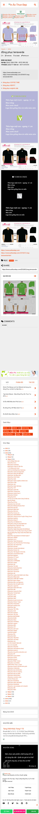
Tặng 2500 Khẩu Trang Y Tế (13, 729)
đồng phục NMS (12, 689)
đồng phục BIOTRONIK (14, 616)
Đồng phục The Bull (13, 566)
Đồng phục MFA (12, 625)
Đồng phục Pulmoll (12, 495)
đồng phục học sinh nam (14, 504)
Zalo (7, 811)
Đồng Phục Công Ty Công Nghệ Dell (17, 523)
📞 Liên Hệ (32, 811)
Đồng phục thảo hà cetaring (15, 671)
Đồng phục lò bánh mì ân (13, 293)
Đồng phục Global (12, 630)
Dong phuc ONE (12, 596)
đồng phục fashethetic (13, 680)
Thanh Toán (28, 790)
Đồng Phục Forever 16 (13, 513)
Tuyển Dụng (28, 787)
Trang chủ (3, 49)
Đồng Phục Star (12, 607)
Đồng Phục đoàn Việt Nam (14, 486)
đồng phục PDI (11, 634)
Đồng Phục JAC (12, 484)
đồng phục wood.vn (13, 650)
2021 (6, 450)
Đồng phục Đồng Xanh (13, 577)
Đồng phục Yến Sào (13, 614)
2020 (6, 453)
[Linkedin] (17, 803)
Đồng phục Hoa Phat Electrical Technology (19, 543)
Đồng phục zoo (11, 641)
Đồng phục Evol (12, 497)
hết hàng (6, 431)
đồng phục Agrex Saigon (14, 580)
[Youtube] (4, 803)
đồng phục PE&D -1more (14, 661)
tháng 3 (9, 692)
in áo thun (23, 431)
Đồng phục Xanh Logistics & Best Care (18, 480)
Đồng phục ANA (12, 636)
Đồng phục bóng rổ (13, 520)
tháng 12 (9, 454)
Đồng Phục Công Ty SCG (14, 527)
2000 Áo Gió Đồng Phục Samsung (16, 470)
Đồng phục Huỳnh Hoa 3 (14, 493)
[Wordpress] (27, 803)
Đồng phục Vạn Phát (13, 639)
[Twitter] (13, 803)
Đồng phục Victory (12, 559)
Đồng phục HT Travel (13, 557)
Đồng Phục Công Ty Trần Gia (15, 466)
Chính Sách (28, 794)
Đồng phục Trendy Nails (14, 593)
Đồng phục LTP (12, 627)
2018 (6, 701)
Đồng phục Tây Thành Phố (14, 544)
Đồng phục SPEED (12, 537)
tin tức (5, 428)
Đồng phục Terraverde (13, 571)
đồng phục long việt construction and (17, 652)
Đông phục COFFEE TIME (11, 82)
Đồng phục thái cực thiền (14, 673)
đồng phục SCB (12, 611)
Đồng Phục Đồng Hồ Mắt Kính (15, 473)
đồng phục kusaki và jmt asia (15, 600)
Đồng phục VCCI (12, 539)
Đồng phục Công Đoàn (14, 668)
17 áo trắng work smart (13, 468)
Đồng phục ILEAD (12, 657)
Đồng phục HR (11, 573)
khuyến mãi (26, 434)
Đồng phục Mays (12, 620)
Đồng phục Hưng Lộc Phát (14, 591)
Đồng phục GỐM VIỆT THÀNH (15, 578)
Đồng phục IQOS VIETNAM (15, 682)
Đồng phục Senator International (16, 548)
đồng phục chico (12, 594)
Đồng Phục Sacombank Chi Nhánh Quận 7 (19, 535)
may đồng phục (8, 434)
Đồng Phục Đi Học (12, 502)
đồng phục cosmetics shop (14, 677)
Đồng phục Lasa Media (14, 662)
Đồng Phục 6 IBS (12, 482)
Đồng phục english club (10, 88)
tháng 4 (9, 459)
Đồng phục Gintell (12, 562)
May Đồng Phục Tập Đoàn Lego (16, 525)
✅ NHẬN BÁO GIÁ (19, 811)
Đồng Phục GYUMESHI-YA (14, 522)
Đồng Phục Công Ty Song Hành (16, 471)
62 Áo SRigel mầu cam (13, 461)
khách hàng (25, 428)
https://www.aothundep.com (10, 250)
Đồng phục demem (11, 310)
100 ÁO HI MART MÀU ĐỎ (14, 643)
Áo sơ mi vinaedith (12, 645)
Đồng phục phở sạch (13, 628)
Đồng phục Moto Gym (13, 509)
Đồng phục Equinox (13, 518)
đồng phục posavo (12, 659)
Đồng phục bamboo (13, 612)
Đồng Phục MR (11, 589)
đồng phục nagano (12, 623)
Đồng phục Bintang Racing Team (16, 505)
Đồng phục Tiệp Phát (13, 637)
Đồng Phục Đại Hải (13, 507)
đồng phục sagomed (13, 586)
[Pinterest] (22, 803)
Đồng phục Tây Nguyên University (16, 552)
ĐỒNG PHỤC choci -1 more (15, 664)
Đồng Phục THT (12, 488)
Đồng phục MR (11, 688)
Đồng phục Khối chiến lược (15, 587)
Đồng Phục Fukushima (13, 603)
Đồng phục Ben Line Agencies (15, 582)
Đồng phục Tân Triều (13, 609)
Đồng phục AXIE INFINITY (14, 514)
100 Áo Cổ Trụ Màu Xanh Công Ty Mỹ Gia (18, 498)
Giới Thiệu (11, 787)
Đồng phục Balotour (13, 555)
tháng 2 (9, 694)
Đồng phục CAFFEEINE (14, 560)
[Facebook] (8, 803)
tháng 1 (9, 696)
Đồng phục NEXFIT (9, 85)
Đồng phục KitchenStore (14, 675)
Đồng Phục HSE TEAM (13, 477)
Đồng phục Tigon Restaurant (15, 541)
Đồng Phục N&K (12, 479)
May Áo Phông (11, 500)
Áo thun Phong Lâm (13, 679)
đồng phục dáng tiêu (13, 646)
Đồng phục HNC (12, 598)
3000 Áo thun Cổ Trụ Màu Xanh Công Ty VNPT (20, 531)
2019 (6, 698)
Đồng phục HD (11, 564)
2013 (6, 703)
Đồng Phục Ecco (12, 463)
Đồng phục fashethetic (13, 684)
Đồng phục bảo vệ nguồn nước (16, 584)
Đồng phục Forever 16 (13, 550)
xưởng (18, 434)
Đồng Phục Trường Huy (14, 491)
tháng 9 (9, 457)
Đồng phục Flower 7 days (14, 602)
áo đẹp (15, 431)
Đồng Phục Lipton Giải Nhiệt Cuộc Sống (18, 575)
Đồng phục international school (16, 648)
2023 (6, 448)
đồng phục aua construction (15, 670)
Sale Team (11, 790)
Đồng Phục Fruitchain (13, 464)
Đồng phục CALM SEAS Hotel (15, 553)
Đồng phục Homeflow (13, 621)
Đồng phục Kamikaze (13, 569)
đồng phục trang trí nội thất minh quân (17, 666)
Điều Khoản (11, 794)
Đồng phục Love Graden (14, 655)
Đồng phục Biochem (13, 511)
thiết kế (9, 49)
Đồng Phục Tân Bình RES (14, 475)
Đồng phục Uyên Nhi (13, 489)
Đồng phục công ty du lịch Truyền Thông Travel (20, 516)
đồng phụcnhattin (12, 618)
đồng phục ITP (11, 654)
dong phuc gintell (12, 632)
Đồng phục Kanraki (13, 546)
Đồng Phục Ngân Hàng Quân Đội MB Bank (19, 529)
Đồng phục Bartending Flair (15, 568)
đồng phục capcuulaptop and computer (18, 686)
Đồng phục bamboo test (14, 605)
